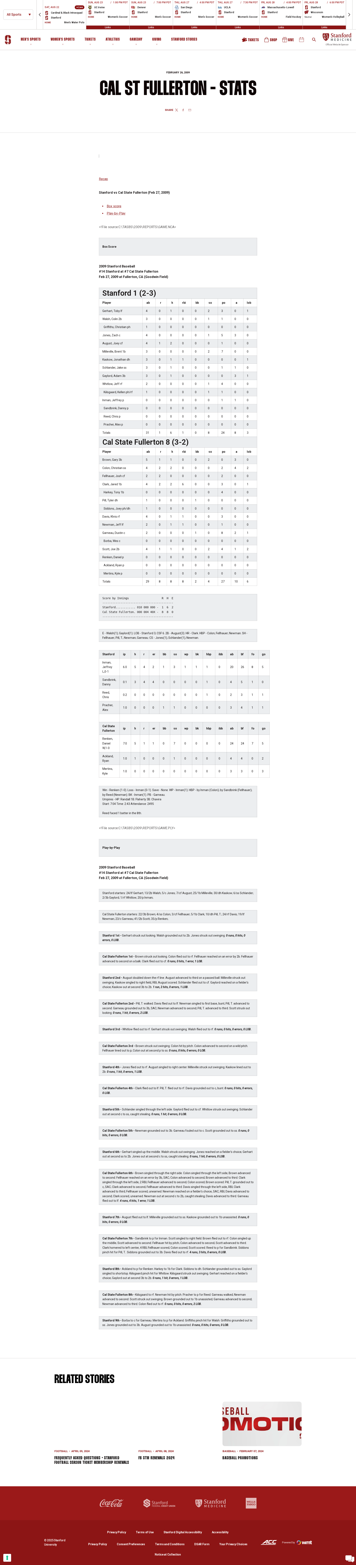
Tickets (90, 39)
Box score (114, 206)
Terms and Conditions (169, 1544)
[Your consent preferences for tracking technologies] (7, 1558)
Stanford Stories (184, 40)
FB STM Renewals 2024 (156, 1458)
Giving (156, 39)
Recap (103, 179)
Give (288, 41)
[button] (39, 14)
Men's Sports (31, 39)
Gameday (136, 39)
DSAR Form (201, 1544)
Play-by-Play (116, 213)
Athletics (113, 39)
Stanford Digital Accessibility (186, 1532)
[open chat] (350, 1559)
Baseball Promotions (240, 1458)
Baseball (229, 1451)
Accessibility (220, 1532)
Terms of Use (145, 1532)
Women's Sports (63, 39)
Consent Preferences (131, 1544)
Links (108, 27)
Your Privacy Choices (233, 1544)
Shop (271, 41)
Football (61, 1451)
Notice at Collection (168, 1554)
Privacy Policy (119, 1532)
